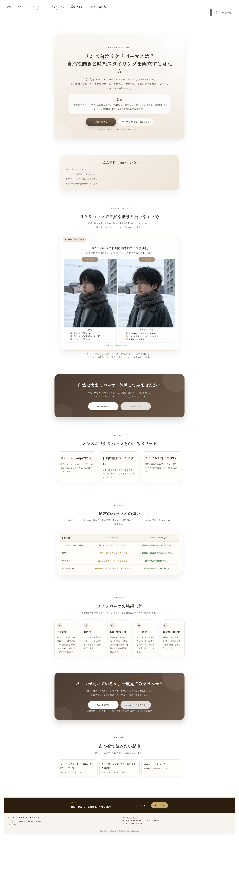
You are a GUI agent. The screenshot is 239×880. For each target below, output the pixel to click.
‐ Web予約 (225, 12)
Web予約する (101, 121)
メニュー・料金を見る (136, 705)
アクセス (161, 805)
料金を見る (136, 406)
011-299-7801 (132, 817)
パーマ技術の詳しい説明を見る (136, 121)
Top (9, 6)
